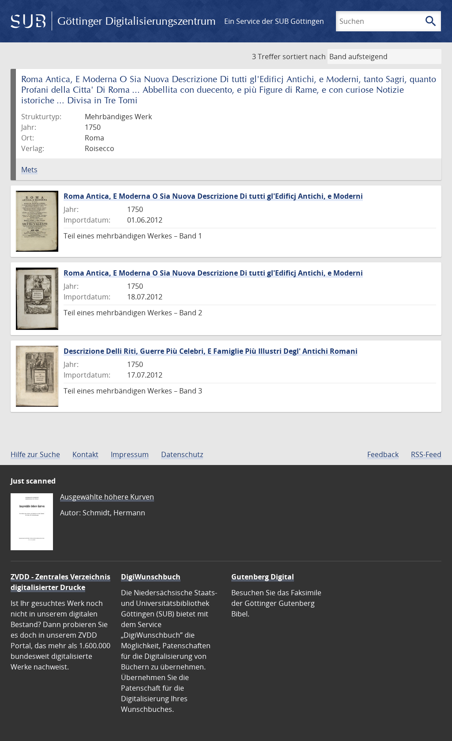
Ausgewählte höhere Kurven (107, 497)
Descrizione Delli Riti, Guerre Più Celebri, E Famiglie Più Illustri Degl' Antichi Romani (211, 351)
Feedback (383, 454)
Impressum (130, 454)
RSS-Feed (426, 454)
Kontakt (85, 454)
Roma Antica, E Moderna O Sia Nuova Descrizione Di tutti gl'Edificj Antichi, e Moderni (213, 196)
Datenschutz (182, 454)
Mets (29, 169)
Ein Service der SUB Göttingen (274, 21)
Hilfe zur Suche (35, 454)
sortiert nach (304, 56)
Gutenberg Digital (262, 577)
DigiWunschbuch (151, 577)
